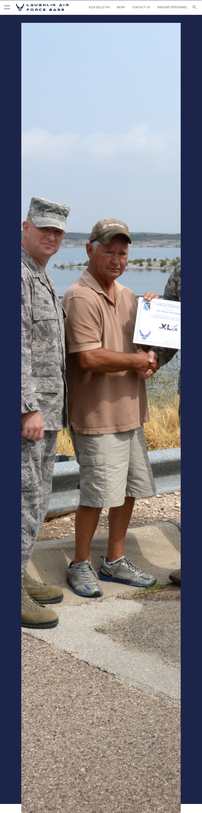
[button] (6, 7)
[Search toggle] (195, 7)
